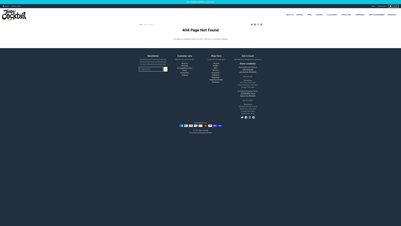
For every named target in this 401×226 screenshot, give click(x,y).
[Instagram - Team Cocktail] (258, 24)
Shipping (185, 75)
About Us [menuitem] (289, 15)
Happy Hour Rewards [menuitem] (377, 15)
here (209, 39)
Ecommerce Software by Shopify (200, 133)
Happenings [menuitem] (360, 15)
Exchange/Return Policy (184, 68)
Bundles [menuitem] (299, 15)
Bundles (215, 66)
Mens (215, 68)
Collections (215, 75)
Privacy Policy (184, 73)
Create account (382, 6)
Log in (373, 6)
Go (165, 69)
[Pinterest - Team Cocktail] (261, 24)
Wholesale (184, 66)
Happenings (215, 77)
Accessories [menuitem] (332, 15)
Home (140, 24)
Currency (13, 6)
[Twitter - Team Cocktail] (252, 24)
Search (184, 70)
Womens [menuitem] (319, 15)
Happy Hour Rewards (216, 80)
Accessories (216, 73)
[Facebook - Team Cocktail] (255, 24)
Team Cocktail (203, 130)
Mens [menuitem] (310, 15)
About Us (185, 63)
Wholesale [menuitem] (392, 15)
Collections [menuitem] (346, 15)
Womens (216, 70)
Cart (394, 6)
